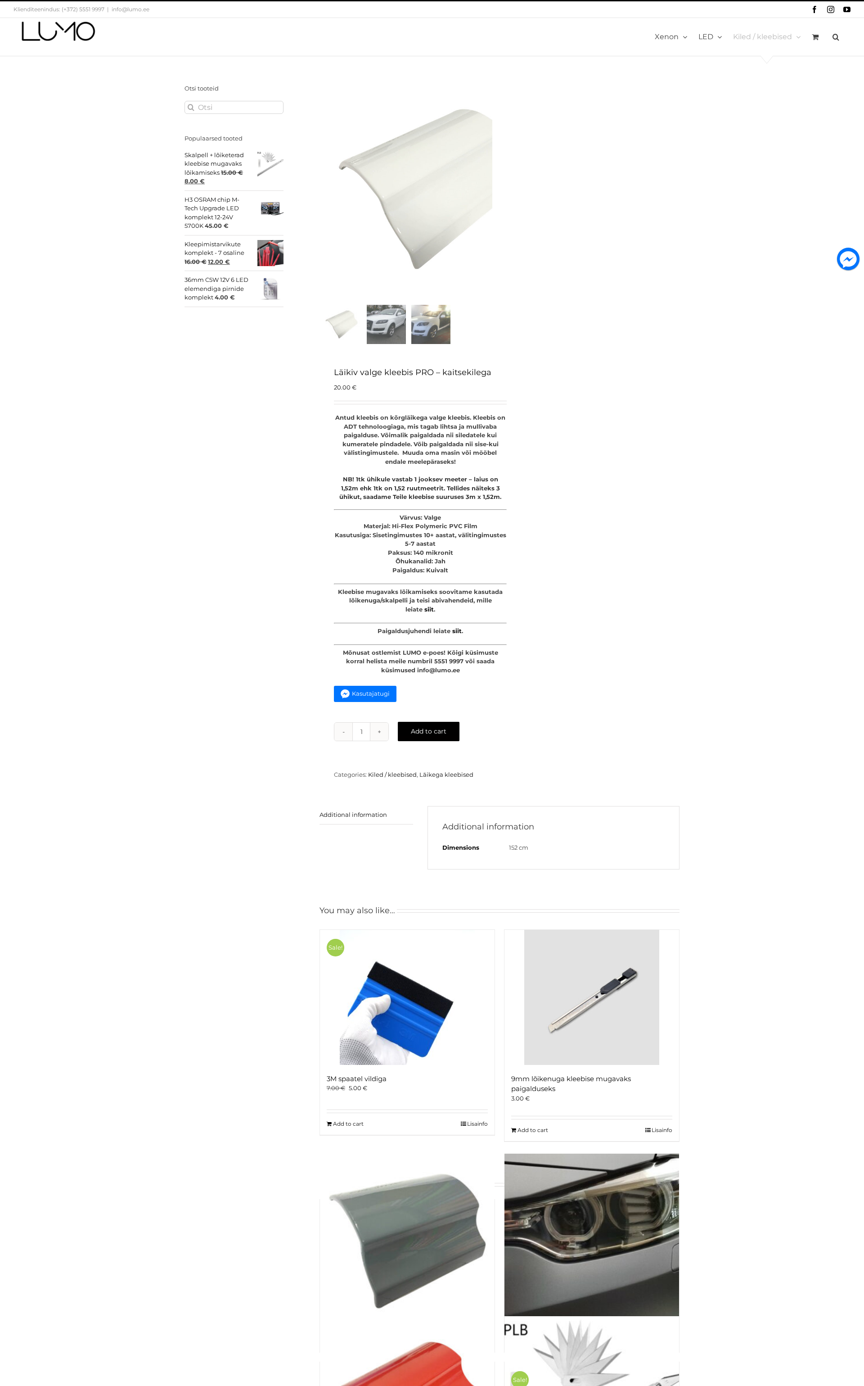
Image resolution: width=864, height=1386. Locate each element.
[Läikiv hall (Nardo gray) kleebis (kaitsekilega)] (407, 1241)
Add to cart (428, 731)
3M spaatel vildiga (357, 1078)
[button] (835, 37)
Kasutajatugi (371, 693)
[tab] (366, 815)
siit (429, 609)
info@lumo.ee (130, 9)
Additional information (353, 814)
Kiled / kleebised (392, 774)
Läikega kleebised (446, 774)
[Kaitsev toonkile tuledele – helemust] (591, 1241)
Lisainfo (477, 1123)
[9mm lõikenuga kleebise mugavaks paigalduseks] (591, 997)
